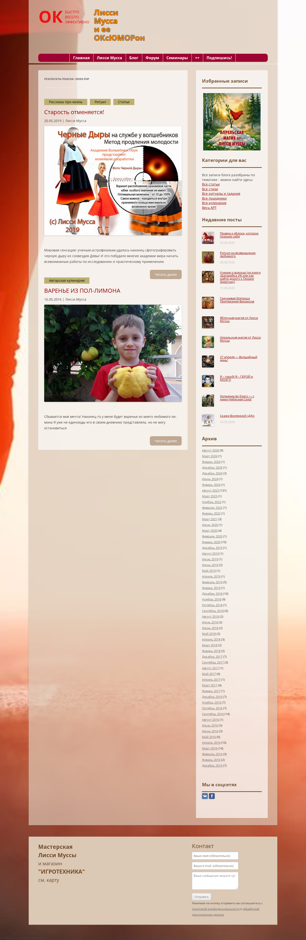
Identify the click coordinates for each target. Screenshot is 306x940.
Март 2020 (209, 530)
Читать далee (166, 274)
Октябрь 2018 (212, 605)
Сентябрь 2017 (213, 662)
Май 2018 (209, 634)
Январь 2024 (211, 485)
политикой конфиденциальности (216, 909)
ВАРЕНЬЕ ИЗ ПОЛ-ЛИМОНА (82, 290)
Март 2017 (209, 685)
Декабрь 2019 (212, 548)
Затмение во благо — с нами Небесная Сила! (237, 397)
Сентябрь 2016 (213, 714)
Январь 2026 (211, 462)
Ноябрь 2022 (211, 502)
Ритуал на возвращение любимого (238, 254)
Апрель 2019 (211, 576)
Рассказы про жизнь (65, 102)
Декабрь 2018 (212, 593)
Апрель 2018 (211, 639)
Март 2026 (209, 456)
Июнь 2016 (210, 731)
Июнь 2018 (210, 628)
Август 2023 (210, 490)
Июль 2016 (210, 725)
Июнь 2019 (210, 565)
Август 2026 (210, 450)
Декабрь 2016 (212, 697)
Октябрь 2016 (212, 708)
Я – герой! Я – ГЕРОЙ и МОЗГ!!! (236, 378)
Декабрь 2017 (212, 656)
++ (197, 57)
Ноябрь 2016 (211, 702)
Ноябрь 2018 (211, 599)
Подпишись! (219, 57)
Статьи (124, 102)
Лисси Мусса (109, 57)
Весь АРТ (209, 207)
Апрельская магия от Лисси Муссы (240, 339)
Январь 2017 (211, 691)
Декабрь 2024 (212, 473)
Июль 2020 (210, 525)
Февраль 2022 (212, 507)
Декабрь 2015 (212, 765)
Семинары (177, 57)
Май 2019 (209, 570)
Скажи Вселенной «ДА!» (237, 416)
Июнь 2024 (210, 479)
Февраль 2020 (212, 536)
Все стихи (210, 189)
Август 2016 (210, 719)
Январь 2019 (211, 588)
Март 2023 (209, 496)
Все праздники (214, 198)
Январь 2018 (211, 651)
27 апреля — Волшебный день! (238, 358)
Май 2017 (209, 674)
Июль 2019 (210, 559)
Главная (81, 57)
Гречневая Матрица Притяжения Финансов (237, 299)
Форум (152, 57)
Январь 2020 (211, 542)
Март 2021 (209, 519)
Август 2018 (210, 616)
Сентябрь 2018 (213, 611)
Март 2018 (209, 645)
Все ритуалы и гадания (221, 193)
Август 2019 (210, 553)
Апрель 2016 (211, 742)
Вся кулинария (214, 203)
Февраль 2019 (212, 582)
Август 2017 (210, 668)
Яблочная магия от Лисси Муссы (239, 319)
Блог (133, 57)
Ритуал (100, 102)
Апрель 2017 (211, 679)
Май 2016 (209, 737)
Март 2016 (209, 748)
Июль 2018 (210, 622)
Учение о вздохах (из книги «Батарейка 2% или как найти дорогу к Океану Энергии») (240, 277)
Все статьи (211, 184)
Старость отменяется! (74, 112)
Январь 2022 (211, 513)
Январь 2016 (211, 760)
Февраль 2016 (212, 754)
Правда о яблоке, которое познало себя (239, 235)
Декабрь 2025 (212, 467)
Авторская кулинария (67, 280)
